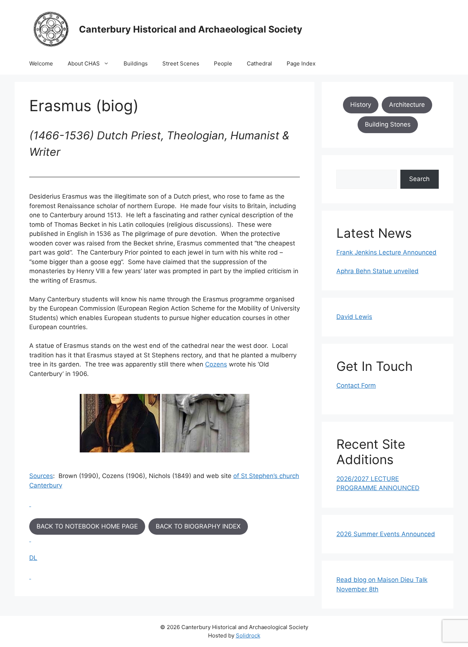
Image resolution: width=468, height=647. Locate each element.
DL (33, 557)
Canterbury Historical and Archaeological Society (190, 29)
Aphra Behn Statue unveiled (377, 271)
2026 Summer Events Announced (385, 534)
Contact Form (356, 385)
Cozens (216, 364)
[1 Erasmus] (120, 423)
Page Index (301, 63)
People (223, 63)
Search (419, 179)
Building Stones (388, 124)
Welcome (41, 63)
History (360, 104)
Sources (41, 475)
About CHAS (84, 63)
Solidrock (248, 635)
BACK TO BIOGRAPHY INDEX (198, 526)
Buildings (136, 63)
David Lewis (354, 316)
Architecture (407, 104)
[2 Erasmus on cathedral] (205, 423)
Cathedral (259, 63)
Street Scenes (180, 63)
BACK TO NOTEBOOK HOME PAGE (87, 526)
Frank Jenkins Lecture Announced (386, 252)
